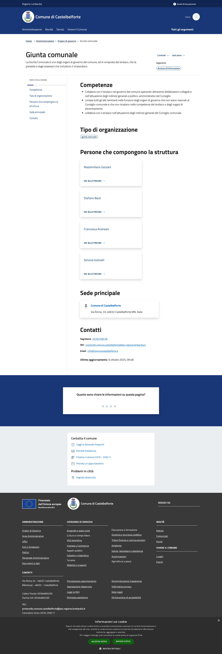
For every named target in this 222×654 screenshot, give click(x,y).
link (140, 635)
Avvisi (159, 541)
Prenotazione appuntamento (81, 581)
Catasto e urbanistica (78, 555)
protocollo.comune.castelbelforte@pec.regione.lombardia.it (116, 345)
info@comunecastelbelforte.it (103, 351)
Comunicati (162, 536)
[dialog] (111, 635)
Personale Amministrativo (35, 558)
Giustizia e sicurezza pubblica (127, 535)
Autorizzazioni (119, 556)
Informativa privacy (122, 586)
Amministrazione (45, 41)
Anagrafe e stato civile (78, 530)
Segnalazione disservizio (79, 586)
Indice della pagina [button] (38, 79)
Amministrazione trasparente (127, 581)
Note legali (117, 592)
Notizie (160, 530)
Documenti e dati (31, 563)
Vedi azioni (177, 55)
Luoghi (159, 556)
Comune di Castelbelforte (106, 305)
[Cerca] (196, 16)
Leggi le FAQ (73, 592)
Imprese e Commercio (78, 546)
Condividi (161, 55)
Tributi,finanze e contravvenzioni (128, 540)
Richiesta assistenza (77, 597)
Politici (25, 552)
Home (29, 41)
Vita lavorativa (74, 540)
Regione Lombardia (32, 4)
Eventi (159, 562)
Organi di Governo (31, 530)
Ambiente (117, 545)
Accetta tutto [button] (99, 641)
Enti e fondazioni (30, 547)
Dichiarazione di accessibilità (126, 597)
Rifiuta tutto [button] (123, 641)
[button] (110, 648)
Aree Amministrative (33, 536)
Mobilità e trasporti (77, 565)
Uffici (24, 541)
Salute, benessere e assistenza (127, 551)
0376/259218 (100, 339)
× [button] (218, 620)
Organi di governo (67, 41)
